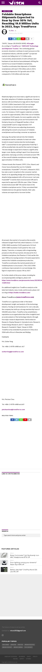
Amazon (13, 644)
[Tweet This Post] (14, 38)
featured (5, 644)
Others (28, 658)
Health (35, 656)
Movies (15, 658)
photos (20, 644)
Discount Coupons (11, 656)
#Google (30, 43)
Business (22, 656)
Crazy (29, 656)
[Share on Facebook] (10, 38)
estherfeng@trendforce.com (13, 352)
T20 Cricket (28, 647)
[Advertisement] (21, 217)
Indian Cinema (18, 647)
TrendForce (15, 46)
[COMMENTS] (31, 38)
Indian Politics (29, 644)
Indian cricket (7, 647)
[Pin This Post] (23, 38)
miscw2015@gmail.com (18, 630)
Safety (22, 658)
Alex (12, 30)
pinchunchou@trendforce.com (13, 409)
